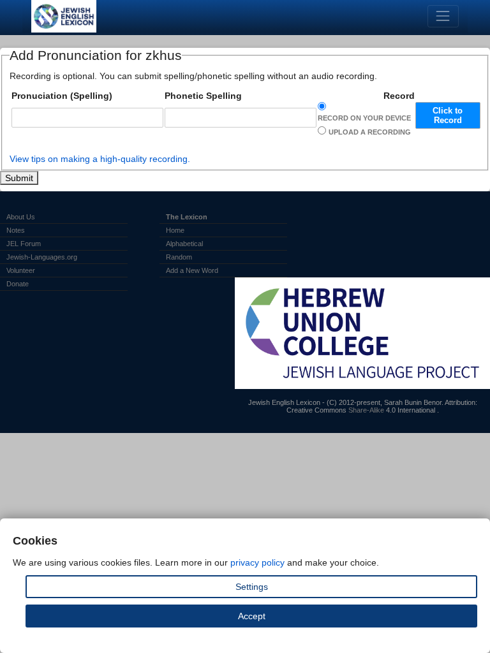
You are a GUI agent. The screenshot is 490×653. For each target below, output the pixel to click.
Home (175, 230)
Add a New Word (192, 270)
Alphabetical (184, 243)
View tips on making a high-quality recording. (100, 159)
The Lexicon (186, 217)
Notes (15, 230)
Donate (17, 284)
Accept (251, 616)
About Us (20, 217)
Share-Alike (366, 410)
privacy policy (257, 562)
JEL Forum (23, 243)
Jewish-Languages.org (41, 257)
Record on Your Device (364, 118)
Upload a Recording (370, 132)
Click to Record (448, 115)
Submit (19, 178)
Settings (251, 587)
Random (179, 257)
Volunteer (20, 270)
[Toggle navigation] (443, 16)
